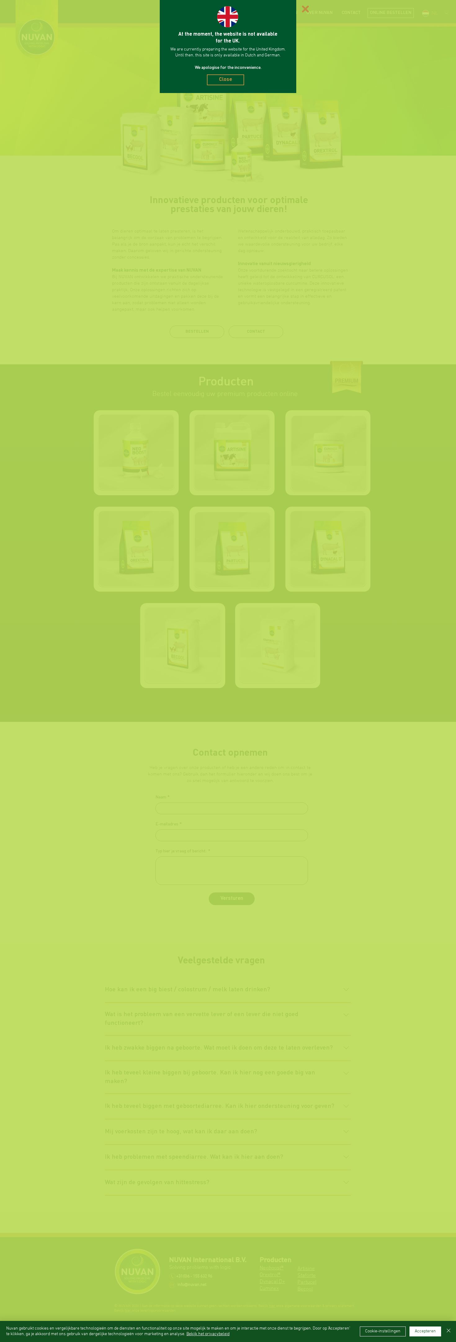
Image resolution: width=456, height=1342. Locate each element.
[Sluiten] (448, 1331)
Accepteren (425, 1331)
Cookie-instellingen (382, 1331)
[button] (305, 9)
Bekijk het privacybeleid (208, 1334)
